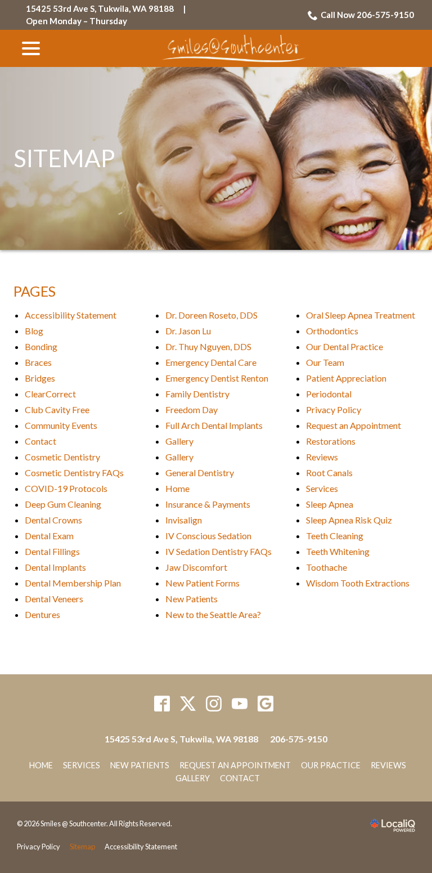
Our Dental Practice (344, 346)
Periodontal (329, 393)
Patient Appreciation (346, 378)
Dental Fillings (52, 551)
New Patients (191, 598)
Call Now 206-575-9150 (367, 15)
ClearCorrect (50, 393)
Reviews (322, 456)
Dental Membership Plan (73, 582)
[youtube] (240, 703)
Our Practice (331, 765)
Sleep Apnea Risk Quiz (349, 519)
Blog (34, 330)
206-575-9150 (298, 738)
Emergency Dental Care (210, 362)
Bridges (40, 378)
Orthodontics (332, 330)
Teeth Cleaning (334, 535)
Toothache (326, 567)
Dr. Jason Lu (188, 330)
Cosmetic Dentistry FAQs (74, 472)
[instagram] (214, 703)
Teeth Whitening (338, 551)
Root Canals (329, 472)
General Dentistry (199, 472)
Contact (40, 441)
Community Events (61, 425)
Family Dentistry (197, 393)
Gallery (179, 441)
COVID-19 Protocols (66, 488)
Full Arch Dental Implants (214, 425)
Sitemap (64, 158)
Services (322, 488)
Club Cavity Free (57, 409)
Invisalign (183, 519)
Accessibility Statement (70, 315)
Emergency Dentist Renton (216, 378)
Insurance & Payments (207, 504)
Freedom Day (191, 409)
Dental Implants (55, 567)
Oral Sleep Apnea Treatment (360, 315)
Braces (38, 362)
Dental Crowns (53, 519)
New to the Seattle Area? (213, 614)
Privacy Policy (333, 409)
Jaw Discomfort (196, 567)
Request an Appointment (353, 425)
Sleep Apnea (329, 504)
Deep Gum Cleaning (63, 504)
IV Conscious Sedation (208, 535)
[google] (266, 703)
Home (177, 488)
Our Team (325, 362)
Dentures (42, 614)
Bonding (41, 346)
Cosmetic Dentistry (62, 456)
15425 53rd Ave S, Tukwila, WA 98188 (100, 8)
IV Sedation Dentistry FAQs (218, 551)
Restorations (331, 441)
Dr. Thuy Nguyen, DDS (208, 346)
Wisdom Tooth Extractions (358, 582)
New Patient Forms (202, 582)
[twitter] (188, 703)
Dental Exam (49, 535)
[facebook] (162, 703)
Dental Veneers (54, 598)
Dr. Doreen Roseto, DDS (211, 315)
